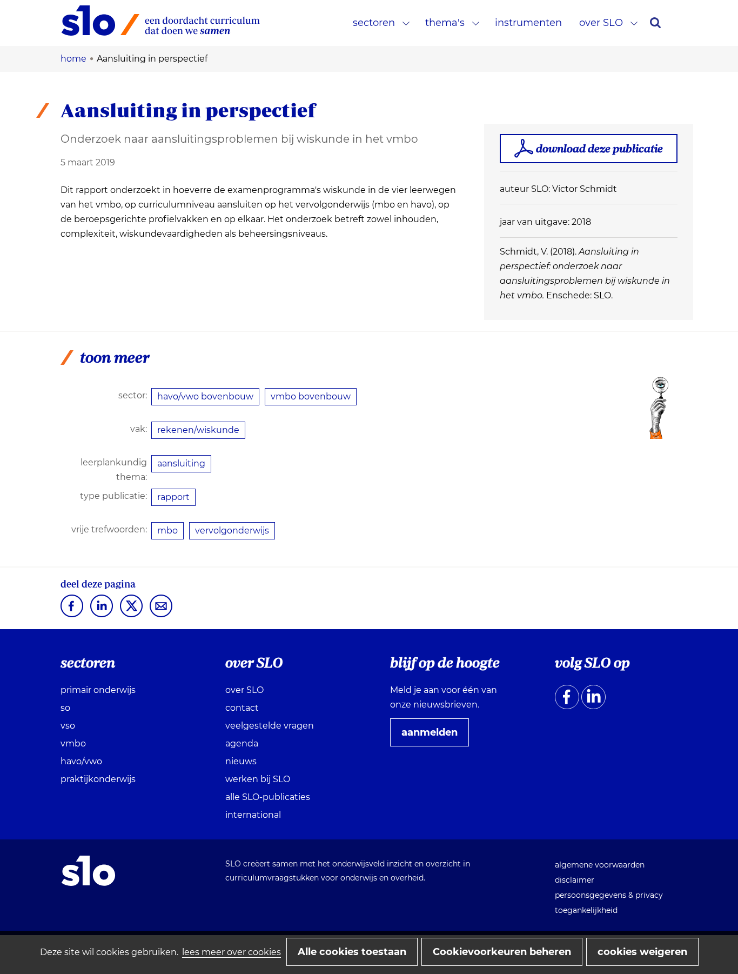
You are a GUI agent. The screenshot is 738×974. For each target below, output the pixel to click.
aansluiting (181, 463)
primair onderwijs (98, 690)
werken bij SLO (257, 779)
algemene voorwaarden (600, 865)
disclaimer (574, 880)
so (65, 708)
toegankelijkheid (586, 910)
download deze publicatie (599, 148)
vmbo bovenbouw (311, 396)
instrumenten (528, 23)
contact (242, 708)
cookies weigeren (642, 952)
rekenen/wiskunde (198, 430)
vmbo (73, 743)
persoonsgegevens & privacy (609, 895)
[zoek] (655, 22)
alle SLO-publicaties (267, 797)
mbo (167, 530)
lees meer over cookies (231, 952)
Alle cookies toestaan (352, 952)
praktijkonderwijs (98, 779)
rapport (173, 497)
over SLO (601, 23)
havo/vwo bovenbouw (205, 396)
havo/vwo (81, 761)
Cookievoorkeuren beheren (502, 952)
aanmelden (433, 736)
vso (68, 726)
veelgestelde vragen (269, 726)
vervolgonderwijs (232, 530)
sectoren (374, 23)
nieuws (241, 761)
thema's (445, 23)
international (253, 815)
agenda (241, 743)
